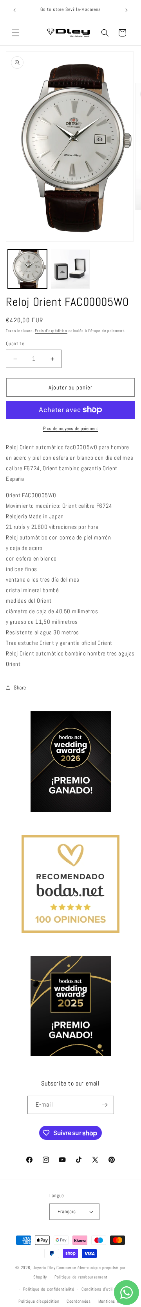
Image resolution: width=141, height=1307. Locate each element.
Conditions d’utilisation (103, 1289)
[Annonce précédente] (14, 10)
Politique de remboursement (81, 1277)
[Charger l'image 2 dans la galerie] (70, 269)
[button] (15, 32)
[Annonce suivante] (126, 10)
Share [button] (20, 687)
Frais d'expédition (51, 330)
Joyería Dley (44, 1267)
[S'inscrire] (105, 1105)
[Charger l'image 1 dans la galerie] (27, 269)
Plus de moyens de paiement (70, 428)
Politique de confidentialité (48, 1289)
